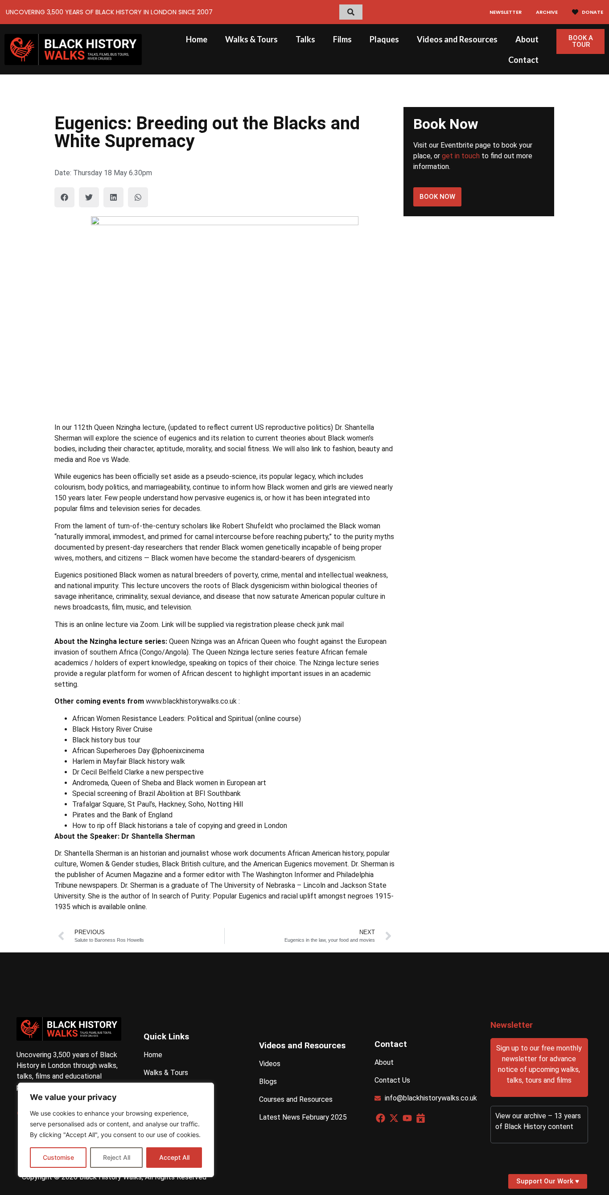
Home (196, 39)
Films (342, 39)
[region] (116, 1130)
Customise (58, 1157)
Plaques (384, 39)
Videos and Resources (457, 39)
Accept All (174, 1157)
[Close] (204, 1090)
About (527, 39)
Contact (523, 60)
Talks (305, 39)
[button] (64, 197)
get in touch (461, 156)
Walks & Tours (251, 39)
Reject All (116, 1157)
